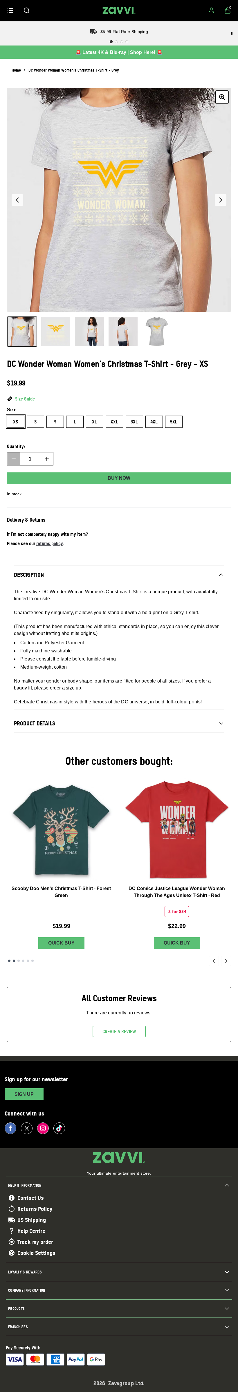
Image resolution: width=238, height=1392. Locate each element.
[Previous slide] (214, 961)
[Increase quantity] (46, 458)
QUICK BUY (61, 942)
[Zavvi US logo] (119, 10)
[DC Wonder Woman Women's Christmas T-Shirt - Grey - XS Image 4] (123, 331)
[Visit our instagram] (43, 1128)
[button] (119, 399)
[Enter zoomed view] (222, 97)
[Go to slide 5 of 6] (28, 961)
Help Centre (31, 1230)
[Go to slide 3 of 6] (18, 961)
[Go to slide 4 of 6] (23, 961)
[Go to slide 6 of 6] (32, 961)
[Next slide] (226, 961)
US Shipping (31, 1219)
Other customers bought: (119, 760)
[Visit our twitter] (27, 1128)
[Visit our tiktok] (59, 1128)
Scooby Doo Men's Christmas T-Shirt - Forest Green (61, 892)
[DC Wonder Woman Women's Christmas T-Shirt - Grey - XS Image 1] (22, 331)
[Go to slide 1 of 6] (9, 961)
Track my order (35, 1241)
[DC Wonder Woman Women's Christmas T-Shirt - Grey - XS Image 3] (89, 331)
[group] (119, 200)
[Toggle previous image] (17, 200)
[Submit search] (26, 10)
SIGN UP (24, 1094)
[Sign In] (211, 10)
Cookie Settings (36, 1252)
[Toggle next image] (220, 200)
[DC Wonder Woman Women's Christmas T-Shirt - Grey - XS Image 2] (56, 331)
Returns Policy (34, 1208)
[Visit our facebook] (10, 1128)
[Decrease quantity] (13, 458)
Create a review (119, 1031)
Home (16, 70)
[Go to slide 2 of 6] (14, 961)
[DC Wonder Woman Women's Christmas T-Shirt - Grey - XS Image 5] (157, 331)
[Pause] (232, 33)
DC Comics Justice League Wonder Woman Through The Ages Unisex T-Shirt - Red (177, 892)
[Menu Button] (10, 10)
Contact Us (30, 1197)
